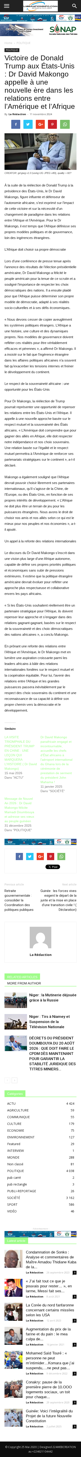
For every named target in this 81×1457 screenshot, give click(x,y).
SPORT (12, 1204)
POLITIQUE (23, 43)
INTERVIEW (15, 1150)
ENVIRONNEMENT (21, 1137)
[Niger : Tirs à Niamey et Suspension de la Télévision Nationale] (15, 1022)
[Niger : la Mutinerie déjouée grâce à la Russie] (15, 1000)
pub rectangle (17, 1184)
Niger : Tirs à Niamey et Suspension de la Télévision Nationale (49, 1021)
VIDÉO (12, 1211)
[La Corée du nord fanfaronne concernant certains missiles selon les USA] (13, 1312)
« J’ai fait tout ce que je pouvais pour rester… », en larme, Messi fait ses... (49, 1286)
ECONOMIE (15, 1130)
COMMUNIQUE (18, 1117)
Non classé (15, 1164)
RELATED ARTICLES (22, 977)
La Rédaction (17, 114)
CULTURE (14, 1124)
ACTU (11, 1103)
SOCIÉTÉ (13, 1198)
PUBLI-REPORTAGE (21, 1191)
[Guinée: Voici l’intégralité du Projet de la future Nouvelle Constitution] (13, 1418)
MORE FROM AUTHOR (24, 983)
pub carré (14, 1177)
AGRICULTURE (18, 1110)
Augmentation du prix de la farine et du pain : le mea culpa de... (48, 1334)
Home (8, 43)
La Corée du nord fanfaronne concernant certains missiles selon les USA (50, 1310)
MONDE (13, 1157)
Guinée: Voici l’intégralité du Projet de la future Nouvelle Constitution (49, 1416)
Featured (13, 1144)
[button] (74, 6)
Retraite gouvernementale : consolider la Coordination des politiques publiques (19, 900)
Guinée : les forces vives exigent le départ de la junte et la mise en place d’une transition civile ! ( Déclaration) (58, 900)
